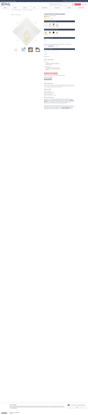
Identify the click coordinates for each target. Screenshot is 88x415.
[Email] (51, 79)
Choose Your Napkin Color (49, 21)
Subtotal (45, 54)
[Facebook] (44, 79)
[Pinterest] (49, 79)
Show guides (19, 14)
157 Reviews (51, 18)
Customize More (51, 46)
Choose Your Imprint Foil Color (50, 29)
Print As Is (46, 62)
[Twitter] (46, 79)
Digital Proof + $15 (48, 66)
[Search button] (73, 4)
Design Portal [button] (77, 4)
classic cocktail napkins (65, 107)
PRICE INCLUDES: (46, 56)
